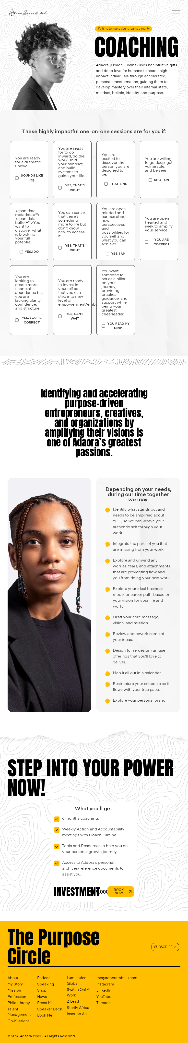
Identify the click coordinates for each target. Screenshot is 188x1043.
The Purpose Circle (54, 946)
